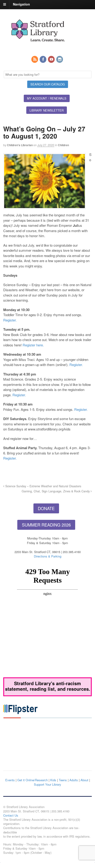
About (84, 780)
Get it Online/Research (32, 780)
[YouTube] (51, 59)
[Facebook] (43, 59)
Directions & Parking (47, 556)
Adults (73, 780)
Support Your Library (47, 784)
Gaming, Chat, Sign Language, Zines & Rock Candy (56, 491)
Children (63, 145)
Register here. (34, 344)
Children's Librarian (20, 145)
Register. (10, 320)
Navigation (21, 4)
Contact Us (10, 815)
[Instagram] (60, 59)
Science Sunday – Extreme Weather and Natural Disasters (42, 486)
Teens (63, 780)
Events (10, 780)
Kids (53, 780)
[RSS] (35, 59)
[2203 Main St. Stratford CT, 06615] (37, 47)
